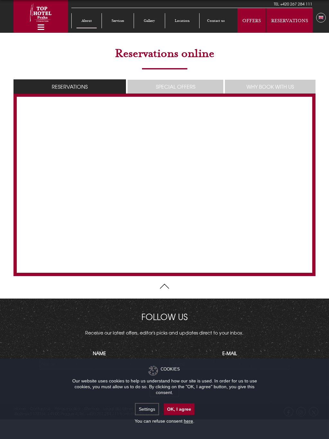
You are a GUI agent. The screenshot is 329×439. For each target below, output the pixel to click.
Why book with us (270, 86)
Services (117, 21)
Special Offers (175, 86)
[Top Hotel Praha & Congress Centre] (40, 12)
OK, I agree (179, 409)
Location (182, 21)
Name (99, 353)
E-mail (229, 353)
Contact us (216, 21)
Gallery (149, 21)
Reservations (289, 21)
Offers (251, 21)
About (87, 21)
